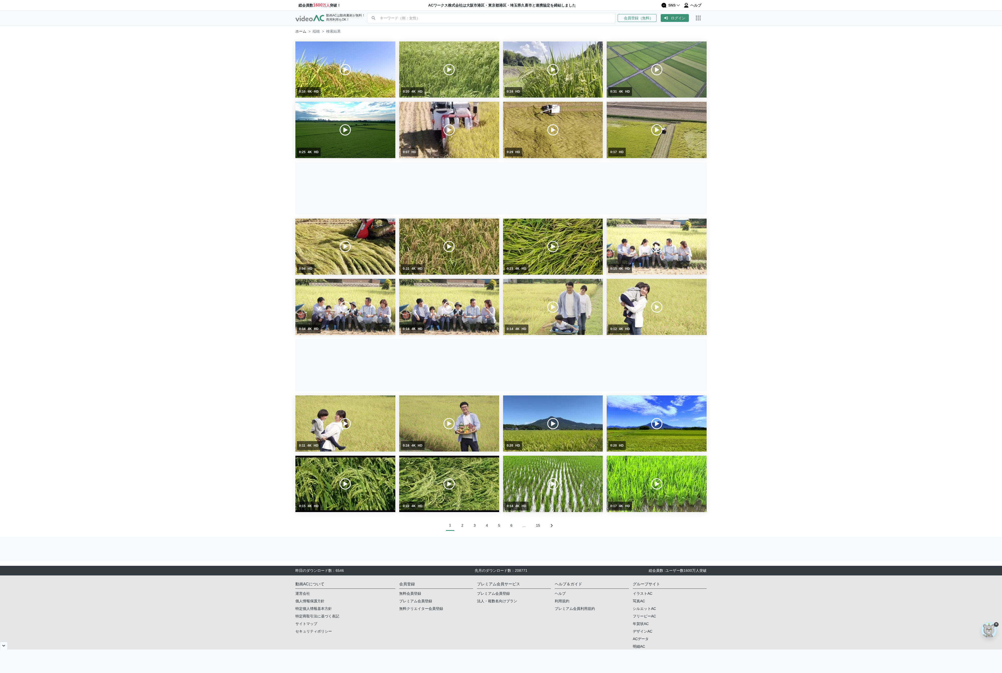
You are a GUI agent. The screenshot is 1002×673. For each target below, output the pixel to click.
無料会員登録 (410, 593)
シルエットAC (644, 608)
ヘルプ (560, 593)
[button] (639, 18)
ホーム (300, 31)
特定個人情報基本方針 (313, 608)
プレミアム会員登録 (415, 601)
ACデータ (641, 639)
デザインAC (642, 631)
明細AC (639, 646)
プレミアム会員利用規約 (575, 608)
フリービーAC (644, 616)
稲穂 (316, 31)
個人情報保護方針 (310, 601)
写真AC (639, 601)
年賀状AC (641, 624)
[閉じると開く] (4, 646)
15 (538, 525)
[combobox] (497, 18)
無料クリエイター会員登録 (421, 608)
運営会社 (302, 593)
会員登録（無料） (637, 18)
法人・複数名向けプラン (497, 601)
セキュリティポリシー (313, 631)
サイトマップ (306, 624)
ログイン (678, 18)
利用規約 (562, 601)
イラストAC (642, 593)
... (524, 525)
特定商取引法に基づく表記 (317, 616)
